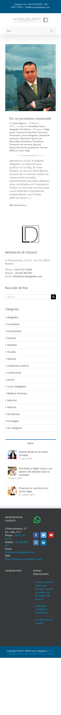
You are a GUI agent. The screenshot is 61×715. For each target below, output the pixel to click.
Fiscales (11, 351)
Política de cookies (45, 653)
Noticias (11, 407)
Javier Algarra (19, 123)
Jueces (10, 379)
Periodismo (26, 141)
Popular (30, 443)
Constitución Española (26, 132)
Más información (17, 205)
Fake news (42, 132)
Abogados (12, 317)
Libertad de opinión (29, 138)
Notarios (12, 400)
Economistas (14, 331)
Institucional (14, 372)
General (11, 358)
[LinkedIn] (43, 542)
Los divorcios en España (44, 621)
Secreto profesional (30, 147)
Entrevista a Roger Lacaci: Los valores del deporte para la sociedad (35, 471)
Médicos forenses (17, 393)
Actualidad (33, 126)
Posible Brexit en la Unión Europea (33, 453)
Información (15, 135)
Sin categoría (14, 428)
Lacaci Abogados (30, 135)
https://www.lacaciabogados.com (24, 559)
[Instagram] (36, 542)
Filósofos (12, 345)
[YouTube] (51, 535)
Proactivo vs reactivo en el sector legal (33, 490)
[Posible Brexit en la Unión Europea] (12, 451)
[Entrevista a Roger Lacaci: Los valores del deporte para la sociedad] (12, 468)
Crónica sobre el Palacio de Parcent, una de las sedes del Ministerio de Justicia (44, 590)
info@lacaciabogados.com (37, 7)
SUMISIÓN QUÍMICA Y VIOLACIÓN (41, 609)
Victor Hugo (24, 150)
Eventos (11, 338)
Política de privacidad (25, 653)
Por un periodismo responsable (30, 118)
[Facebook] (36, 535)
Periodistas (25, 129)
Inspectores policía (17, 365)
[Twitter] (43, 535)
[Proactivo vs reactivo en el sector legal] (12, 488)
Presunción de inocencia (20, 144)
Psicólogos (13, 421)
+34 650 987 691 (23, 273)
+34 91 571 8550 (23, 269)
